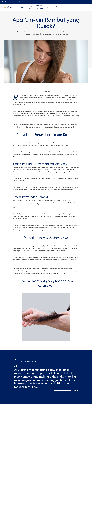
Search (87, 7)
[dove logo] (8, 7)
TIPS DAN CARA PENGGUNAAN (40, 7)
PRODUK (22, 7)
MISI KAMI (30, 7)
